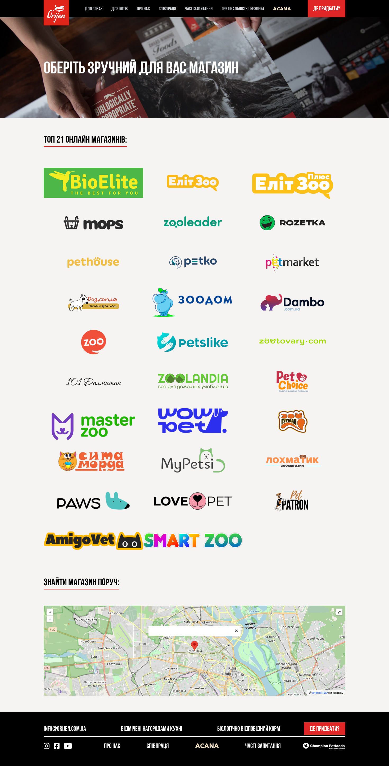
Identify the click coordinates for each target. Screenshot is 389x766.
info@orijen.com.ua (65, 728)
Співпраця (167, 8)
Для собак (93, 8)
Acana (282, 9)
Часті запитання (198, 8)
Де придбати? (326, 8)
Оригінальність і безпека (243, 8)
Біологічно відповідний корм (248, 728)
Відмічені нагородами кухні (151, 728)
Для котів (119, 8)
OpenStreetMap (320, 693)
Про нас (143, 8)
